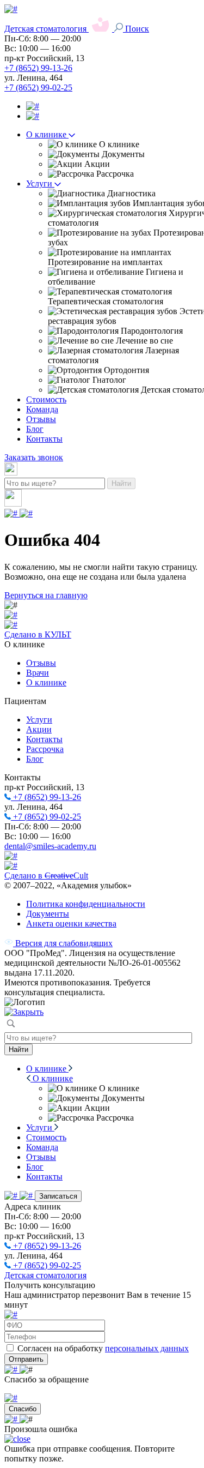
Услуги (40, 183)
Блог (35, 429)
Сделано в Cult (46, 875)
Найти (121, 483)
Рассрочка (45, 749)
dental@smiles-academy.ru (50, 846)
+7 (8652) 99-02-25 (38, 87)
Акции (39, 729)
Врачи (37, 672)
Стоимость (46, 399)
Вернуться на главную (46, 595)
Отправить (26, 1359)
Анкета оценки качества (71, 923)
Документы (47, 913)
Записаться (58, 1196)
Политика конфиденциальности (85, 904)
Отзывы (41, 419)
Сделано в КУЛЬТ (37, 634)
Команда (42, 409)
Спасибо (22, 1409)
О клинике (47, 134)
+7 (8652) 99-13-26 (38, 68)
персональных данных (147, 1348)
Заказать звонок (33, 457)
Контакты (44, 438)
